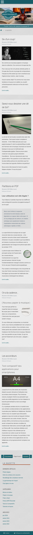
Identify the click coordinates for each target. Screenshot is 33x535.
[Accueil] (10, 14)
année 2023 (6, 521)
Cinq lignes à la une (8, 483)
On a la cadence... (10, 292)
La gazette (9, 463)
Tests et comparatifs (8, 503)
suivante (26, 456)
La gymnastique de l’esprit (10, 480)
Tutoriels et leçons (8, 506)
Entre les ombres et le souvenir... (12, 475)
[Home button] (1, 30)
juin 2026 (5, 515)
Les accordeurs (9, 355)
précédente (8, 456)
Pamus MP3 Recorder (9, 501)
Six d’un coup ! (8, 39)
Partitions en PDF (10, 186)
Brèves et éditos (7, 492)
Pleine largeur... (7, 472)
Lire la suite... (6, 90)
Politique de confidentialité (22, 533)
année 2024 (6, 518)
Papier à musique (8, 495)
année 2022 (6, 524)
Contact (7, 533)
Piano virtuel (6, 498)
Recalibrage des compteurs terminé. (13, 478)
